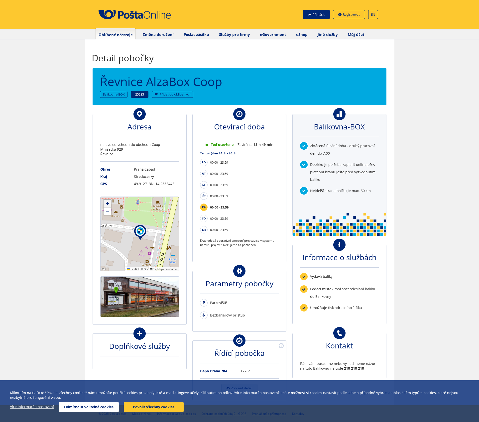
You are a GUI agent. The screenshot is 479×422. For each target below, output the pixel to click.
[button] (140, 232)
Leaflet (134, 269)
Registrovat (351, 14)
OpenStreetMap (153, 269)
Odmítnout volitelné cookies (89, 407)
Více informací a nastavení (32, 406)
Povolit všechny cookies (153, 407)
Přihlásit (319, 14)
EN (373, 14)
